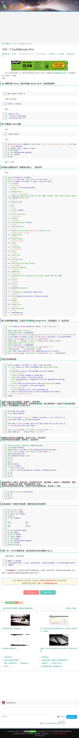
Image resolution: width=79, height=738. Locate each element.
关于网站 (16, 733)
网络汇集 (8, 43)
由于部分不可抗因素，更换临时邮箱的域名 (18, 608)
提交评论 (72, 717)
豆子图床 (55, 731)
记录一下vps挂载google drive (18, 49)
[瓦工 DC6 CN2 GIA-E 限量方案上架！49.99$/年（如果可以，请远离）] (59, 620)
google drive (62, 73)
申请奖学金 (45, 657)
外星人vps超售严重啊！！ (12, 660)
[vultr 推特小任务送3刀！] (20, 640)
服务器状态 (68, 731)
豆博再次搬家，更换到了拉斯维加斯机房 (54, 660)
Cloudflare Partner (44, 731)
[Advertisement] (39, 26)
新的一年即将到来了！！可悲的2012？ (16, 663)
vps (34, 73)
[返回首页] (2, 43)
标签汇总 (23, 733)
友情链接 (30, 733)
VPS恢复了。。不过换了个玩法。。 (52, 663)
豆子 (15, 54)
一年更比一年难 (70, 608)
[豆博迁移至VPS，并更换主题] (20, 620)
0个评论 (61, 54)
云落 (43, 736)
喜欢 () (32, 592)
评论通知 (62, 716)
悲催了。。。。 (9, 666)
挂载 (56, 73)
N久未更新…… (9, 657)
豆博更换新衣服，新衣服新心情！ (52, 666)
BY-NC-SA (51, 580)
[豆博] (30, 731)
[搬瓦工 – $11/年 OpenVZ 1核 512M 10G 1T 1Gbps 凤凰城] (59, 640)
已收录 (52, 54)
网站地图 (37, 733)
